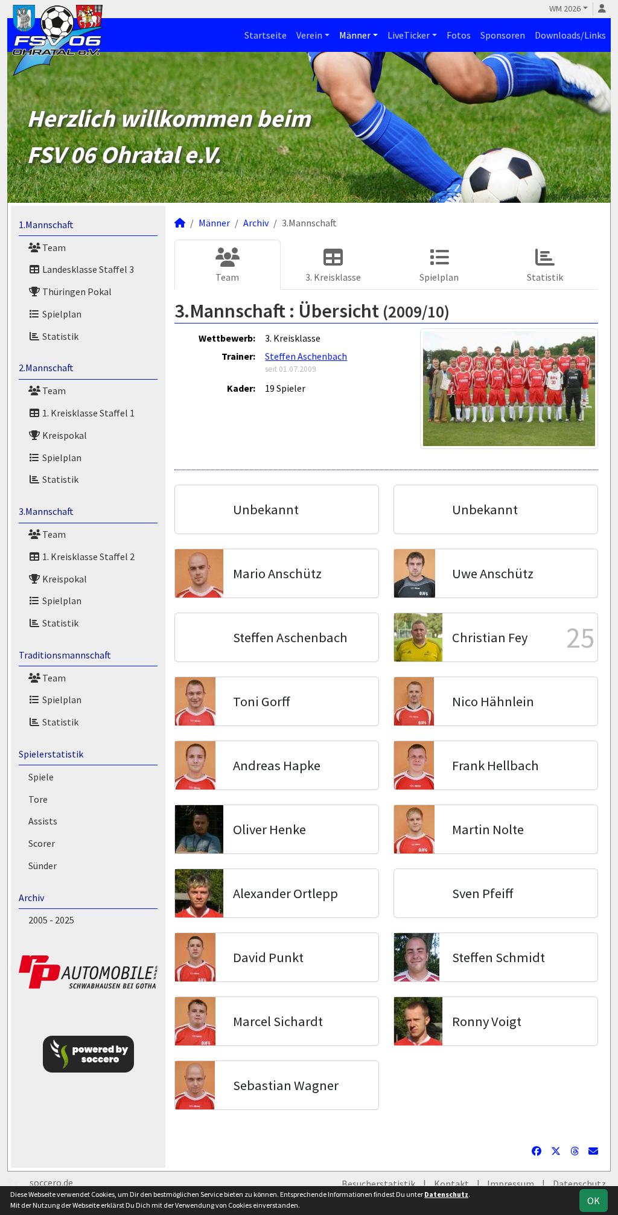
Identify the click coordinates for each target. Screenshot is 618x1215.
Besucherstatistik (378, 1184)
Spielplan (60, 314)
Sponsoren (502, 35)
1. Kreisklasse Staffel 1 (87, 413)
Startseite (265, 35)
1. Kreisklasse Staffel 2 (87, 556)
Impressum (510, 1184)
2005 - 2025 (51, 920)
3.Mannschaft (46, 511)
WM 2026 (565, 8)
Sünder (42, 865)
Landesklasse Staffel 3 (87, 269)
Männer (355, 35)
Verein (309, 35)
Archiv (31, 897)
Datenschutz (579, 1184)
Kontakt (451, 1184)
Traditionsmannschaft (65, 655)
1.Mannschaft (46, 224)
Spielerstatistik (51, 754)
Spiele (41, 777)
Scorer (41, 843)
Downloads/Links (570, 35)
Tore (38, 799)
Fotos (459, 35)
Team (53, 247)
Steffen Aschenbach (306, 356)
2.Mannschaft (46, 368)
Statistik (59, 336)
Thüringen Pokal (76, 291)
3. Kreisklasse (333, 277)
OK (593, 1200)
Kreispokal (63, 435)
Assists (42, 821)
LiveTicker (408, 35)
